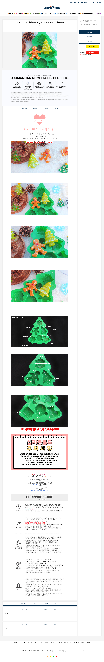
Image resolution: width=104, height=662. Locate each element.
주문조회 (99, 2)
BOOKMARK (87, 2)
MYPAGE (80, 2)
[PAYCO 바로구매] (92, 52)
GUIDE (71, 646)
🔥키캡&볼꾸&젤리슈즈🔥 (74, 13)
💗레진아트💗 (19, 13)
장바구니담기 (90, 36)
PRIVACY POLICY (61, 646)
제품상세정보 (24, 108)
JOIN (75, 2)
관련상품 (35, 108)
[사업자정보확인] (62, 650)
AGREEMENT (50, 646)
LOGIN (71, 2)
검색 (101, 7)
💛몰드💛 (26, 13)
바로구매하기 (90, 32)
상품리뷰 (46, 108)
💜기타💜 (98, 13)
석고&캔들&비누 (75, 17)
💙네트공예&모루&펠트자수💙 (48, 13)
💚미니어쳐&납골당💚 (34, 13)
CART (94, 2)
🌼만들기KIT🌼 (11, 13)
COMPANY (41, 646)
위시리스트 (89, 41)
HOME (70, 17)
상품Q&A (56, 108)
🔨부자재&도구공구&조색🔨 (89, 13)
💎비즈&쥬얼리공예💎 (62, 13)
